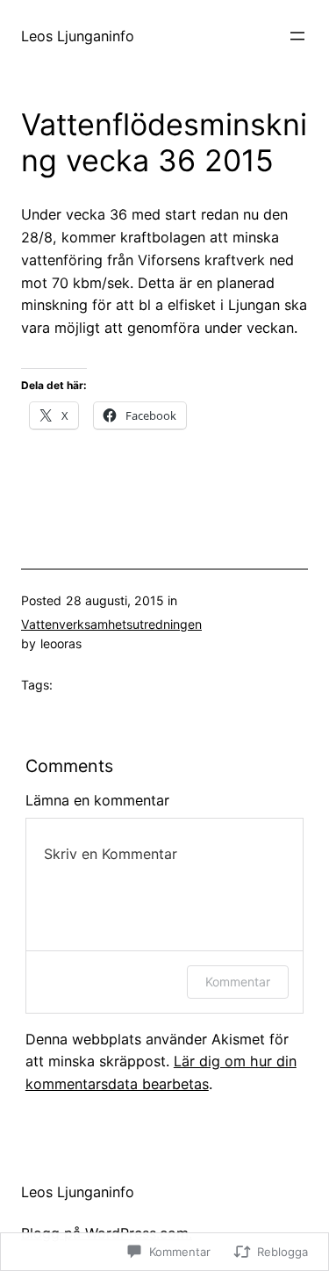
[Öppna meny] (297, 36)
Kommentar (237, 981)
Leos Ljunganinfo (77, 36)
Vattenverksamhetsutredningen (111, 624)
